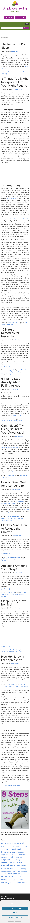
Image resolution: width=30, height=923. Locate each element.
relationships (5, 520)
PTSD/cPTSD (16, 871)
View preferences (15, 917)
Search (25, 27)
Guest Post (11, 322)
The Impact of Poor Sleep (14, 45)
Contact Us (20, 17)
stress (22, 594)
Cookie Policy (11, 921)
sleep (24, 72)
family (18, 857)
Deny (15, 913)
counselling (21, 852)
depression (9, 518)
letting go (17, 860)
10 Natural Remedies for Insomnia (10, 333)
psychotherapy (8, 871)
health (15, 518)
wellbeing (4, 73)
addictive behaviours (11, 843)
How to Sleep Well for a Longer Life (13, 483)
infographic (23, 370)
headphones (23, 475)
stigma (21, 877)
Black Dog (23, 684)
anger (18, 843)
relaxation (24, 372)
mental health (24, 559)
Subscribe (9, 17)
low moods (24, 686)
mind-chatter (5, 594)
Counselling (11, 592)
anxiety (22, 419)
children (3, 849)
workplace (21, 501)
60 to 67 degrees (12, 198)
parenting (4, 513)
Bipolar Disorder (15, 846)
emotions (11, 686)
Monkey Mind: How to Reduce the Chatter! (14, 528)
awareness (6, 846)
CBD (25, 322)
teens (13, 880)
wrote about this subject (8, 503)
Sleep (9, 72)
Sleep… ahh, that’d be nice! (14, 602)
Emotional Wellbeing (14, 516)
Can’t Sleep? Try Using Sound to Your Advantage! (12, 429)
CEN (25, 846)
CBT (21, 846)
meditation (15, 559)
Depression (11, 684)
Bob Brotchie (15, 51)
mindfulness (4, 561)
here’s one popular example (9, 447)
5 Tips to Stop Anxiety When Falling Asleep (10, 382)
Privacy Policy (18, 921)
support (9, 880)
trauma (25, 880)
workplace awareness (18, 883)
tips (12, 324)
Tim (21, 880)
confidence (14, 852)
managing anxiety (12, 420)
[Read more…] (5, 366)
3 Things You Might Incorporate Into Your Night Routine (14, 82)
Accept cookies (15, 908)
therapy (3, 596)
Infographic (11, 370)
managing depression (13, 372)
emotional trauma (14, 854)
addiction (4, 843)
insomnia (19, 72)
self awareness (8, 876)
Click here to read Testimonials (10, 785)
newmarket (15, 869)
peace (3, 871)
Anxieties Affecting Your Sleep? (14, 567)
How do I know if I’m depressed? (12, 658)
